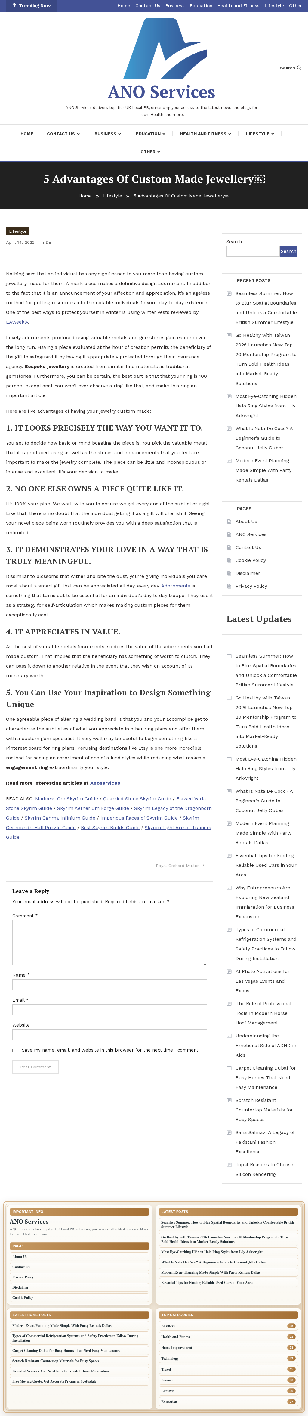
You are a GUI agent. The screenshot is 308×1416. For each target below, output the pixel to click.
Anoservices (105, 783)
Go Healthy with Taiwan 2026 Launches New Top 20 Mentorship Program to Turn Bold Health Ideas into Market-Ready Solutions (266, 359)
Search (287, 67)
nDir (47, 242)
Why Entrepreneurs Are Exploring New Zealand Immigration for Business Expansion (265, 902)
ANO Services (161, 91)
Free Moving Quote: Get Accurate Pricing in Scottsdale (54, 1381)
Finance (167, 1380)
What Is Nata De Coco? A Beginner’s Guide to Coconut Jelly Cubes (264, 438)
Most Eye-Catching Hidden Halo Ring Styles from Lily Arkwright (266, 405)
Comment (25, 916)
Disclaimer (248, 573)
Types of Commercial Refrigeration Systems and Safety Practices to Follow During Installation (266, 944)
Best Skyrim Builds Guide (110, 827)
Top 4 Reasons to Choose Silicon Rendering (264, 1169)
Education (201, 5)
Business (175, 5)
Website (21, 1025)
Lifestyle (274, 5)
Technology (170, 1358)
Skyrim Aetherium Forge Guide (93, 808)
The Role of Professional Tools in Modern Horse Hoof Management (263, 1013)
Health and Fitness (238, 5)
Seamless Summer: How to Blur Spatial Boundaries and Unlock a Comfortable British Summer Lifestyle (266, 307)
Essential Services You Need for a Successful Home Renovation (60, 1371)
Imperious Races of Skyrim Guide (139, 818)
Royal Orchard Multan (178, 865)
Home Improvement (176, 1347)
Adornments (175, 586)
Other (295, 5)
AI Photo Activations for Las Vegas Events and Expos (263, 980)
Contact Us (147, 5)
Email (20, 1000)
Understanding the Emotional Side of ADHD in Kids (266, 1045)
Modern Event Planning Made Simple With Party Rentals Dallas (263, 470)
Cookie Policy (251, 560)
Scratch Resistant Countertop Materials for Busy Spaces (264, 1109)
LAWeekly (17, 322)
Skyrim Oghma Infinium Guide (60, 818)
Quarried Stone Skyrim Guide (137, 798)
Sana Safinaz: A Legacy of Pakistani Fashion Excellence (265, 1141)
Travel (166, 1369)
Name (21, 975)
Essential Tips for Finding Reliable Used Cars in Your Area (266, 865)
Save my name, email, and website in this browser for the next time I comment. (110, 1050)
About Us (246, 521)
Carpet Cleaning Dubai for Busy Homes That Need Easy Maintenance (266, 1077)
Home (124, 5)
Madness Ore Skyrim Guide (66, 798)
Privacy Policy (251, 586)
